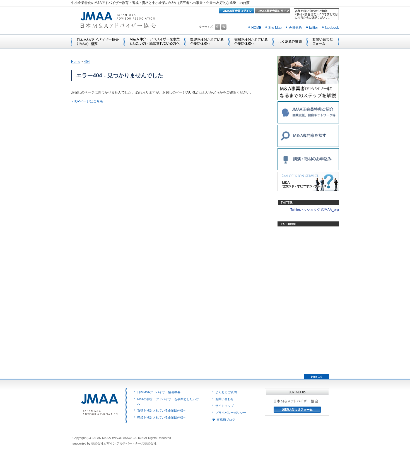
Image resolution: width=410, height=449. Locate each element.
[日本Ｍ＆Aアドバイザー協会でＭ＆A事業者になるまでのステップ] (308, 99)
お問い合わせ (224, 399)
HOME (256, 28)
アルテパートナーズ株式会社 (136, 443)
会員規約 (295, 28)
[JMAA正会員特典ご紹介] (308, 122)
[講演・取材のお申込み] (308, 169)
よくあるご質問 (226, 392)
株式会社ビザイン (103, 443)
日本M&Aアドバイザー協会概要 (158, 392)
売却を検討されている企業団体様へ (161, 417)
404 (87, 62)
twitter (313, 28)
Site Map (275, 28)
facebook (332, 28)
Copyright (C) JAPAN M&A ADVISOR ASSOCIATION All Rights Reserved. (122, 438)
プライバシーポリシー (230, 412)
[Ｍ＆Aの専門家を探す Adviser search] (308, 146)
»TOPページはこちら (87, 101)
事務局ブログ (226, 419)
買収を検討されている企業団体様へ (161, 410)
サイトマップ (224, 405)
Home (75, 62)
